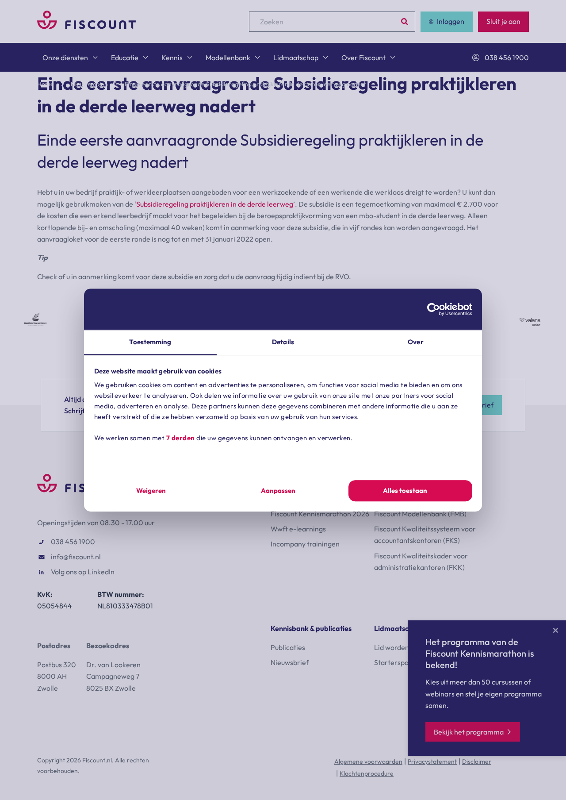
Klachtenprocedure (367, 773)
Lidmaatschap (295, 57)
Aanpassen (278, 490)
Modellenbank (228, 57)
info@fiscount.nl (76, 556)
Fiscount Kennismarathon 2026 (320, 513)
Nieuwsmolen (89, 84)
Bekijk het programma (469, 731)
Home (45, 84)
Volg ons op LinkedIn (83, 571)
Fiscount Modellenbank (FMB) (420, 513)
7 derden (180, 438)
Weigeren (151, 490)
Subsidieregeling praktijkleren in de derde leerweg (214, 204)
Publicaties (288, 647)
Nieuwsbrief (290, 662)
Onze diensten (65, 57)
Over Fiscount (363, 57)
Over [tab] (415, 342)
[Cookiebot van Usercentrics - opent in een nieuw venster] (433, 309)
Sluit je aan (503, 21)
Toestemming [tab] (150, 342)
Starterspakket (398, 662)
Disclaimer (476, 761)
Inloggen (450, 21)
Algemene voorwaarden (368, 761)
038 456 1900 (507, 57)
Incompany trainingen (305, 543)
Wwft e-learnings (298, 528)
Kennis (172, 57)
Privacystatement (432, 761)
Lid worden (391, 647)
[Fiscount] (86, 26)
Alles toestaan (405, 490)
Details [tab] (283, 342)
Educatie (124, 57)
